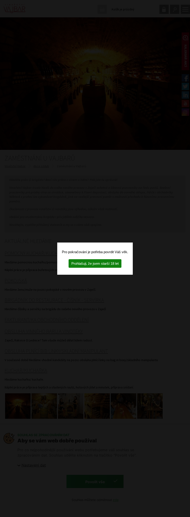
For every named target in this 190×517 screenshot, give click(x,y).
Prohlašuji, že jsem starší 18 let (95, 263)
